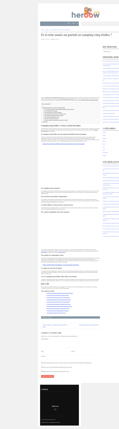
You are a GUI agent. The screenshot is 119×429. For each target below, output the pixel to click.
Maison (78, 23)
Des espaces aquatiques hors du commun (54, 115)
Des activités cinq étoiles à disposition (53, 112)
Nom (42, 351)
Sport (86, 23)
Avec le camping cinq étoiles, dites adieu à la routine (56, 120)
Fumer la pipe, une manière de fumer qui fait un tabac (55, 326)
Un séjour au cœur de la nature (51, 118)
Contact (102, 23)
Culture (104, 132)
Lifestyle (74, 23)
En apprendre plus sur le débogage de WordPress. (50, 422)
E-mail (73, 351)
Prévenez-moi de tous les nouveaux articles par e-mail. (55, 371)
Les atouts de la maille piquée (109, 113)
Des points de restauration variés (52, 117)
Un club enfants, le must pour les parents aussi (55, 113)
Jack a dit (45, 121)
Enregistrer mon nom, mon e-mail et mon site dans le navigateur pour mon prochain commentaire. (66, 363)
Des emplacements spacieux (51, 110)
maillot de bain (62, 252)
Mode (83, 23)
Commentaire (45, 339)
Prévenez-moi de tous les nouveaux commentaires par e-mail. (57, 367)
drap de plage (44, 252)
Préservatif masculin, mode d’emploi (88, 325)
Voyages (97, 23)
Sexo (104, 146)
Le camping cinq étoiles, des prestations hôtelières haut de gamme (59, 109)
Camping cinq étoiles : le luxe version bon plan (54, 107)
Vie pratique (91, 23)
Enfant (68, 23)
